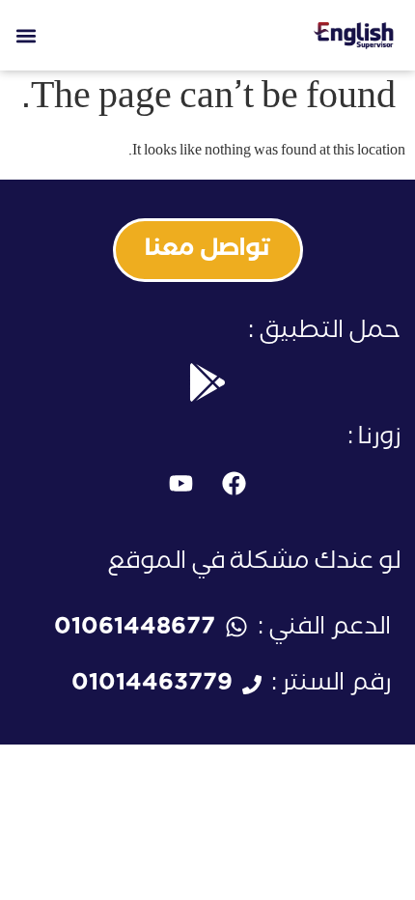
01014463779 (152, 686)
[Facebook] (234, 484)
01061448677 (134, 630)
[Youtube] (181, 484)
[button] (26, 35)
